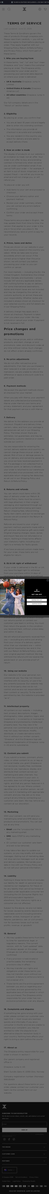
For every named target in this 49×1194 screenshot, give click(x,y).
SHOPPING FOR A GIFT (36, 600)
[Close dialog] (48, 580)
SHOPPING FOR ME (37, 603)
